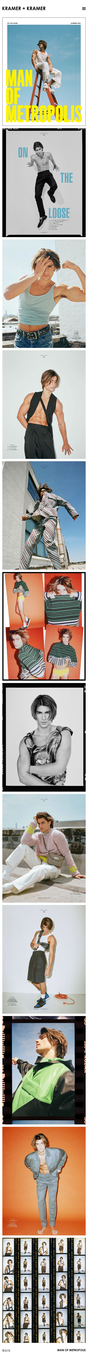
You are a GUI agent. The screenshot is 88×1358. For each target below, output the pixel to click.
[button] (84, 9)
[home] (24, 8)
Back (6, 1350)
